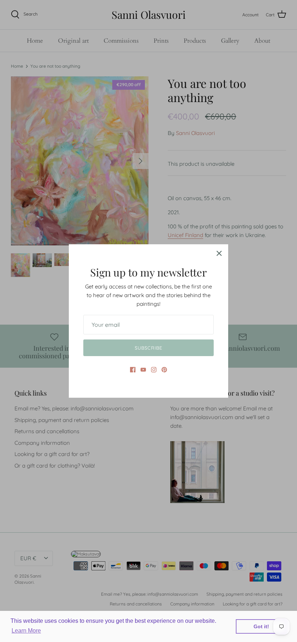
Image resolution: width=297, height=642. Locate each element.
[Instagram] (153, 369)
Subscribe (148, 348)
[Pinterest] (164, 369)
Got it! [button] (261, 626)
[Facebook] (132, 369)
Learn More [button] (26, 631)
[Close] (219, 253)
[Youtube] (143, 369)
